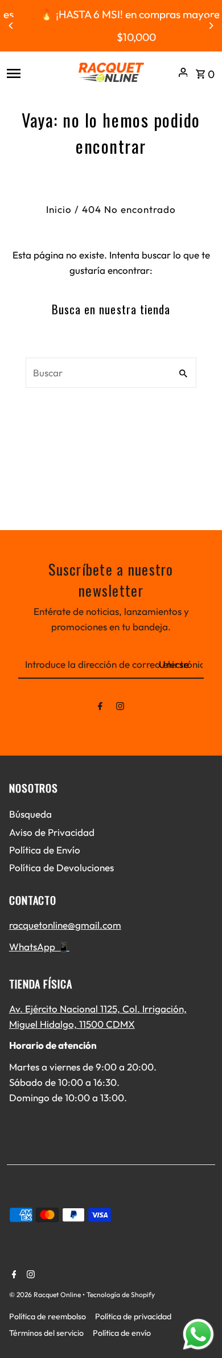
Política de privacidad (133, 1316)
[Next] (210, 25)
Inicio (59, 209)
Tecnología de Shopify (121, 1294)
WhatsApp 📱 (39, 947)
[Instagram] (120, 708)
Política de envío (122, 1333)
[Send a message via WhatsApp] (198, 1334)
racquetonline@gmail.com (65, 925)
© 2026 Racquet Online (46, 1294)
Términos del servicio (46, 1333)
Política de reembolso (47, 1316)
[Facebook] (100, 708)
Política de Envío (44, 850)
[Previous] (11, 25)
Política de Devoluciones (61, 867)
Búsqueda (30, 814)
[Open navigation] (38, 72)
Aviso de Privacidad (51, 832)
